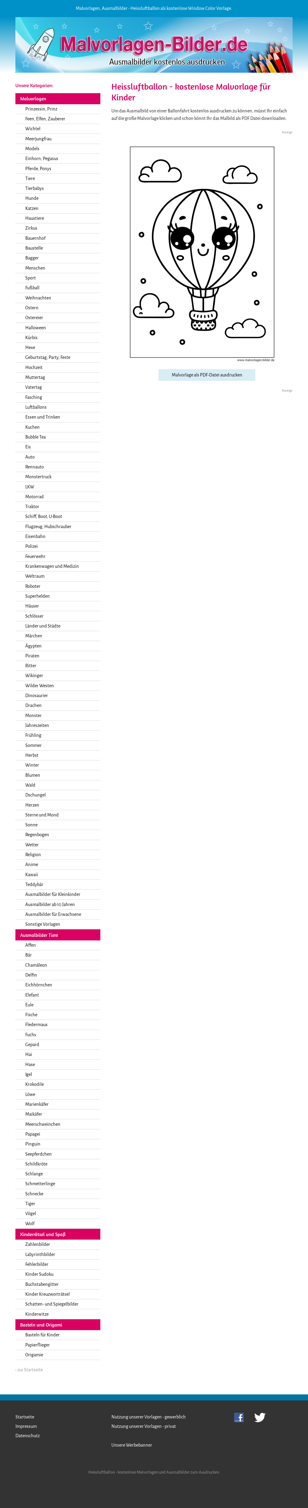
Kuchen (32, 427)
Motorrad (34, 496)
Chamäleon (36, 965)
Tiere (30, 178)
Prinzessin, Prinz (41, 109)
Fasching (33, 397)
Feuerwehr (35, 556)
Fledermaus (36, 1024)
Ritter (30, 665)
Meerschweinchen (42, 1124)
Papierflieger (37, 1345)
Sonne (31, 824)
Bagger (32, 258)
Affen (30, 945)
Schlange (34, 1173)
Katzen (31, 208)
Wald (30, 785)
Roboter (32, 586)
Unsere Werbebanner (131, 1445)
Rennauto (34, 467)
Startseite (24, 1417)
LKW (29, 487)
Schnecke (34, 1193)
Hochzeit (34, 367)
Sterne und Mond (42, 815)
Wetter (32, 844)
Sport (30, 278)
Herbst (31, 755)
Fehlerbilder (36, 1264)
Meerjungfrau (38, 138)
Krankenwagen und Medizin (52, 566)
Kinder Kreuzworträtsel (47, 1294)
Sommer (33, 745)
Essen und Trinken (42, 417)
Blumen (32, 775)
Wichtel (32, 128)
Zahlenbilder (37, 1244)
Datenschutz (27, 1435)
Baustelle (34, 248)
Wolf (29, 1223)
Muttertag (35, 377)
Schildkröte (36, 1164)
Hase (30, 1064)
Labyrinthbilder (40, 1254)
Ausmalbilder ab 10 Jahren (50, 904)
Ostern (31, 307)
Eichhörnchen (38, 985)
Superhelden (37, 596)
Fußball (32, 287)
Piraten (32, 656)
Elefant (32, 995)
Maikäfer (33, 1114)
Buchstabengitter (42, 1284)
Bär (28, 955)
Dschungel (35, 795)
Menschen (35, 268)
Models (32, 148)
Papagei (32, 1134)
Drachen (33, 705)
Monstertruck (38, 476)
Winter (32, 765)
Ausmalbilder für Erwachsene (53, 914)
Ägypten (33, 646)
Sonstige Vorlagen (42, 924)
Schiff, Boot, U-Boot (43, 516)
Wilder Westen (39, 685)
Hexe (30, 347)
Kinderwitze (37, 1314)
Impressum (26, 1426)
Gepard (32, 1044)
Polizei (31, 546)
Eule (29, 1005)
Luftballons (36, 407)
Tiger (30, 1203)
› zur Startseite (29, 1369)
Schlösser (34, 616)
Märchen (33, 636)
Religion (33, 854)
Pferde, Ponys (38, 168)
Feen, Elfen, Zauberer (45, 118)
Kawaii (31, 874)
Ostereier (34, 317)
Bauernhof (35, 238)
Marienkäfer (37, 1104)
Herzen (32, 805)
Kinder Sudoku (39, 1274)
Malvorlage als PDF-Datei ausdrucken (207, 375)
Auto (30, 457)
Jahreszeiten (37, 725)
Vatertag (33, 387)
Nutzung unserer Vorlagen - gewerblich (148, 1417)
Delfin (31, 975)
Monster (33, 715)
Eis (28, 447)
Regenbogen (37, 834)
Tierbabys (34, 188)
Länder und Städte (42, 626)
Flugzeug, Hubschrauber (48, 526)
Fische (31, 1014)
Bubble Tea (35, 437)
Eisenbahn (35, 536)
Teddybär (34, 884)
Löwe (30, 1094)
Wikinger (34, 675)
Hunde (31, 198)
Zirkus (31, 228)
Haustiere (34, 218)
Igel (28, 1074)
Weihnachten (38, 298)
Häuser (32, 606)
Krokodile (34, 1084)
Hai (28, 1054)
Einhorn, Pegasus (41, 158)
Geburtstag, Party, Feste (47, 357)
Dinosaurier (36, 695)
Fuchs (30, 1034)
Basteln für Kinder (42, 1335)
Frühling (33, 735)
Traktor (32, 506)
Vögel (30, 1213)
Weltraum (35, 576)
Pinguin (32, 1144)
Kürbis (31, 337)
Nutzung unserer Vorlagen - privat (143, 1426)
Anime (31, 864)
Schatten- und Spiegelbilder (51, 1304)
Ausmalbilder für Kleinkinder (52, 894)
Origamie (34, 1355)
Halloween (35, 327)
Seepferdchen (38, 1154)
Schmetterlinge (40, 1183)
